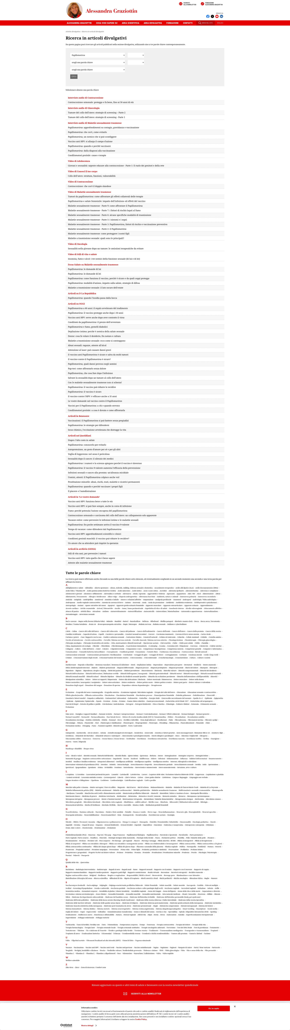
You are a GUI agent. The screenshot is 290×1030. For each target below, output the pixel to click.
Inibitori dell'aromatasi (198, 759)
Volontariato (127, 953)
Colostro (105, 649)
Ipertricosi (70, 767)
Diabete (95, 668)
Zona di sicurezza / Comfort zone (93, 967)
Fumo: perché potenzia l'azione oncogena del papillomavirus (97, 510)
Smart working (188, 909)
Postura (210, 847)
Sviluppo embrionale (86, 918)
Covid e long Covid (211, 655)
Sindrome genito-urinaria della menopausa (186, 903)
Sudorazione (171, 915)
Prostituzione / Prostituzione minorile (166, 852)
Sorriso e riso (161, 912)
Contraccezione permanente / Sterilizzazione (104, 655)
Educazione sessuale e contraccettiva (202, 692)
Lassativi (115, 774)
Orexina (77, 825)
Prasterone (70, 849)
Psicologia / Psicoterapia (208, 852)
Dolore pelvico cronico (163, 682)
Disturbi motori (176, 673)
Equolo (99, 701)
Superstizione (71, 918)
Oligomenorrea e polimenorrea (109, 822)
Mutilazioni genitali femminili (157, 805)
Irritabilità (109, 767)
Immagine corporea (186, 756)
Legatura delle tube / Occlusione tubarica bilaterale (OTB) (171, 774)
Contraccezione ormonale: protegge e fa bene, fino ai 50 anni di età (101, 102)
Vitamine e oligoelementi (105, 953)
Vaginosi (173, 947)
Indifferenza (144, 759)
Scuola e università (101, 888)
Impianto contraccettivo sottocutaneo (97, 759)
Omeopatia (144, 822)
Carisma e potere (72, 637)
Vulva (158, 953)
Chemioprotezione (176, 640)
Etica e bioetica (158, 704)
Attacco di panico (72, 611)
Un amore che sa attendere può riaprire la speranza (93, 543)
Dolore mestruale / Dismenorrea (159, 679)
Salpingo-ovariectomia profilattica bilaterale (126, 885)
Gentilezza (70, 736)
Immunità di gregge (73, 759)
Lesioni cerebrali (73, 777)
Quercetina (85, 862)
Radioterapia (102, 869)
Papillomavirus (152, 835)
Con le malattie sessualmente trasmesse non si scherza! (95, 382)
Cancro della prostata (195, 631)
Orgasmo (99, 825)
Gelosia (103, 733)
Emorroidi (211, 695)
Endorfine (143, 698)
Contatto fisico (152, 652)
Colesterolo (203, 646)
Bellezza (145, 621)
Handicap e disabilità (74, 749)
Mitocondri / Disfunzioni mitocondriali (184, 802)
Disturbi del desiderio (208, 671)
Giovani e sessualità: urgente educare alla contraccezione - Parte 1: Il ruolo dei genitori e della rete (116, 165)
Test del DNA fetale (184, 928)
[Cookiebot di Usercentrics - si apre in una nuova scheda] (66, 1025)
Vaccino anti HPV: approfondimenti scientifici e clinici (94, 534)
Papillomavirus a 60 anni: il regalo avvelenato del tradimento (98, 308)
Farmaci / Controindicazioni (147, 714)
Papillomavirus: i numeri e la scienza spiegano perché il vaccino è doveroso (105, 463)
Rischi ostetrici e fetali (149, 878)
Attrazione (97, 611)
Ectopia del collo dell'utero (165, 692)
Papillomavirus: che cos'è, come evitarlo (87, 132)
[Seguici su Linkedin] (221, 16)
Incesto (126, 759)
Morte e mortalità (124, 805)
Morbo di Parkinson (92, 805)
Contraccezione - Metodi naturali (194, 652)
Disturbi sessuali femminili (211, 673)
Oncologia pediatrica (200, 822)
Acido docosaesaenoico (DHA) (207, 588)
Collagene (69, 649)
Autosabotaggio (71, 614)
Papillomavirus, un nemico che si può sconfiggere (92, 136)
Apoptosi (111, 605)
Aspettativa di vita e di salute (156, 608)
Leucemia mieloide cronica (91, 777)
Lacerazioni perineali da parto (98, 774)
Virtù (161, 950)
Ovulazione (111, 828)
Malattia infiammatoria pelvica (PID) (79, 790)
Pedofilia (181, 838)
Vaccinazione (79, 947)
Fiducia (80, 723)
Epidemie (208, 698)
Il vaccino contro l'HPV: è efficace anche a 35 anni (92, 396)
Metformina (199, 799)
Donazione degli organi (74, 685)
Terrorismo (171, 928)
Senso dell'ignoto (169, 891)
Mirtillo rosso (153, 802)
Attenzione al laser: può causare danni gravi (89, 350)
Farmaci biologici (187, 714)
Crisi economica (136, 658)
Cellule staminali (192, 637)
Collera (78, 649)
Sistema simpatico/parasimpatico (168, 909)
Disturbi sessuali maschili (75, 676)
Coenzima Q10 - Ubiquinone (177, 646)
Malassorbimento (157, 787)
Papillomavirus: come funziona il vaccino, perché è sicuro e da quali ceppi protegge (108, 278)
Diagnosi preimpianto (159, 668)
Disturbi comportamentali (188, 671)
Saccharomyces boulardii (75, 885)
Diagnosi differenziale (125, 668)
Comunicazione (71, 652)
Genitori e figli (217, 733)
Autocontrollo (149, 611)
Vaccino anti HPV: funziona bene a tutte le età (90, 501)
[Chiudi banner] (235, 1006)
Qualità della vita (72, 862)
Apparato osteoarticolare (172, 605)
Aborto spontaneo (101, 588)
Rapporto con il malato (163, 869)
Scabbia (200, 885)
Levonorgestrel (110, 777)
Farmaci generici (202, 714)
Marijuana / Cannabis (75, 793)
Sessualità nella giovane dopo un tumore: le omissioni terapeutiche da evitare (106, 248)
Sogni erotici (91, 912)
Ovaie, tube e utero (73, 828)
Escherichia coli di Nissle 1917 (177, 701)
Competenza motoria (175, 649)
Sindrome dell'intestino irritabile (142, 897)
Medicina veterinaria (107, 796)
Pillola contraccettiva (187, 844)
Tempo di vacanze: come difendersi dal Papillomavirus (94, 529)
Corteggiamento (171, 655)
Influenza (184, 759)
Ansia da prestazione (156, 602)
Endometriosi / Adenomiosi (115, 698)
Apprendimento (206, 605)
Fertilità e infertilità (131, 720)
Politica (182, 847)
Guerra (68, 742)
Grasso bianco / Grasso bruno (113, 739)
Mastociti (154, 793)
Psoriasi (68, 855)
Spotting (213, 912)
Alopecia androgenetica (128, 597)
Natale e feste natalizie (114, 812)
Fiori (97, 723)
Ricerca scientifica (101, 878)
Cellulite (204, 637)
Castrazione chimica (133, 637)
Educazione (181, 692)
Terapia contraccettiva (165, 925)
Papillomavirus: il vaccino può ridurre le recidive (92, 387)
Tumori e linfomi (195, 933)
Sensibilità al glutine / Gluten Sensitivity (114, 891)
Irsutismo (118, 767)
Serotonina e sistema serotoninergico (80, 894)
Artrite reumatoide (87, 608)
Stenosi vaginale (130, 915)
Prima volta (125, 849)
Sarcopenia (191, 885)
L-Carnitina (80, 774)
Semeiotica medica (73, 891)
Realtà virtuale (153, 872)
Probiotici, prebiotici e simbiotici (154, 849)
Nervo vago (152, 812)
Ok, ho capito (213, 1008)
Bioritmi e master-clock (183, 621)
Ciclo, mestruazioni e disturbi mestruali (126, 643)
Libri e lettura (130, 777)
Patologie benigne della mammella (122, 838)
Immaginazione (171, 756)
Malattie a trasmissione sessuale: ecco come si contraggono (96, 340)
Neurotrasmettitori (108, 815)
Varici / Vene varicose (202, 947)
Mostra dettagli (87, 1025)
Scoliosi (68, 888)
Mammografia (217, 790)
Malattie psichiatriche (141, 790)
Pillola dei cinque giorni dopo (104, 847)
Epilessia (70, 701)
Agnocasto (171, 594)
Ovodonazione (99, 828)
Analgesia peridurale (163, 599)
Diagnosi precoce (142, 668)
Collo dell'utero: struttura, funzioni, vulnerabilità (91, 176)
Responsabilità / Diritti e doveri (138, 875)
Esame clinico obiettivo (136, 701)
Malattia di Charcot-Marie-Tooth (186, 787)
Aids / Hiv (191, 594)
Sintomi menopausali (189, 906)
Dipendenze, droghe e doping (94, 671)
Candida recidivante (73, 634)
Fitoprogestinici (141, 723)
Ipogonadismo (81, 767)
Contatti (187, 23)
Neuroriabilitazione (91, 815)
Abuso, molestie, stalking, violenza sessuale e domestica (131, 588)
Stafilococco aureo (85, 915)
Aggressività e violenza (156, 594)
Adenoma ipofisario (176, 591)
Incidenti (134, 759)
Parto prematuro (196, 835)
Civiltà (197, 643)
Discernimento (147, 671)
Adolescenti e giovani (74, 594)
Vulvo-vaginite (168, 953)
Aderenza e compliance (209, 591)
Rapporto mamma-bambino (76, 872)
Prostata (138, 852)
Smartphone (201, 909)
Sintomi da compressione (169, 906)
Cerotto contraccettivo (93, 640)
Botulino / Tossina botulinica (76, 624)
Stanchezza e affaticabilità (104, 915)
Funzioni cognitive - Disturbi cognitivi (112, 726)
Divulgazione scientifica (75, 679)
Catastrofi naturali (150, 637)
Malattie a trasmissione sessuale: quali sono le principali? (96, 238)
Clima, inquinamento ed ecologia (78, 646)
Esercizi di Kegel (72, 704)
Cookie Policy (141, 1019)
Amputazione (148, 599)
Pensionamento (71, 841)
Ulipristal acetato (78, 940)
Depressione (158, 665)
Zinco (77, 967)
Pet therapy (116, 841)
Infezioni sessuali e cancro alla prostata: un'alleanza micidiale (98, 472)
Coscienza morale (195, 655)
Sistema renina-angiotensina (143, 909)
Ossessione (158, 825)
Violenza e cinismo (151, 950)
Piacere (137, 841)
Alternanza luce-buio (147, 597)
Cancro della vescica (213, 631)
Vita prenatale (210, 950)
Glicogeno (203, 736)
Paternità (103, 838)
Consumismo (140, 652)
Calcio (68, 631)
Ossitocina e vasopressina (173, 825)
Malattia (169, 787)
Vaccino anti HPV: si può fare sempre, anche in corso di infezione (100, 506)
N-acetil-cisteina (72, 812)
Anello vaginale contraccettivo (88, 602)
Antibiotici (170, 602)
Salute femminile (151, 885)
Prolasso (120, 852)
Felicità (104, 720)
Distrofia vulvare (170, 671)
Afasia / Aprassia (139, 594)
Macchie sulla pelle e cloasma (77, 787)
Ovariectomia (87, 828)
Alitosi (218, 594)
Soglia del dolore (72, 912)
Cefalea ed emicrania (167, 637)
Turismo (207, 933)
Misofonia (164, 802)
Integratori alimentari (106, 761)
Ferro (120, 720)
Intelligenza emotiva (161, 761)
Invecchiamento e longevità (141, 764)
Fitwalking (163, 723)
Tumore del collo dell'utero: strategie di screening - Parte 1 (96, 117)
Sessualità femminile (116, 894)
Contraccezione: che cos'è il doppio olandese (89, 186)
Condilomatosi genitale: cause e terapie (87, 155)
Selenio (210, 888)
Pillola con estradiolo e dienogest (94, 844)
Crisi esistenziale (150, 658)
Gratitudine (130, 739)
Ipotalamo (92, 767)
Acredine (163, 591)
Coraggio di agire (140, 655)
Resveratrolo (157, 875)
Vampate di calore (185, 947)
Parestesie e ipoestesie (168, 835)
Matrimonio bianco (73, 796)
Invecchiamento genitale (163, 764)
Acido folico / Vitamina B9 (75, 591)
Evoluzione (70, 707)
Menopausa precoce (92, 799)
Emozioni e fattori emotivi (75, 698)
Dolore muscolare (180, 679)
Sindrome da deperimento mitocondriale (87, 897)
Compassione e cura (133, 649)
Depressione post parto (173, 665)
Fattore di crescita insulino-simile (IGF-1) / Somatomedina (144, 717)
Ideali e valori (76, 756)
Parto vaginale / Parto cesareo (77, 838)
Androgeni (187, 599)
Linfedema (166, 777)
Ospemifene (147, 825)
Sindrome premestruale (142, 906)
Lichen (140, 777)
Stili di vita (142, 915)
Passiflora (94, 838)
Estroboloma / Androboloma (113, 704)
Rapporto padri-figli (118, 872)
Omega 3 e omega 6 (130, 822)
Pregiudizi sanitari (83, 849)
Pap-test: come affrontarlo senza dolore (87, 368)
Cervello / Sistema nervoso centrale (117, 640)
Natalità (128, 812)
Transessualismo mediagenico (171, 930)
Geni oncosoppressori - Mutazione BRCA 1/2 (193, 733)
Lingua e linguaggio (180, 777)
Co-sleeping (153, 646)
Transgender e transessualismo (197, 930)
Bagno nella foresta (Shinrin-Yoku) (92, 621)
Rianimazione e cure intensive (188, 875)
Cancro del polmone (127, 631)
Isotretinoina (128, 767)
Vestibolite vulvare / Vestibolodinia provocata (124, 950)
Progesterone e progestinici (76, 852)
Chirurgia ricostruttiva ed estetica (96, 643)
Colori (98, 649)
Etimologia (170, 704)
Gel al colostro (93, 733)
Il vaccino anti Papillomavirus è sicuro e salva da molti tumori (98, 354)
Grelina (206, 739)
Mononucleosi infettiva (74, 805)
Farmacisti (85, 717)
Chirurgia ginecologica (206, 640)
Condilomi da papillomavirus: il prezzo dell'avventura (94, 322)
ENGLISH (220, 23)
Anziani (80, 605)
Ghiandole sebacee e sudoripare (108, 736)
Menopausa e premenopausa (198, 796)
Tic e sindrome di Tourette (96, 930)
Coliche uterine (216, 646)
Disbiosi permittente (132, 671)
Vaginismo (164, 947)
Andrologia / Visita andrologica (204, 599)
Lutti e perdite (150, 780)
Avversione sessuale (87, 614)
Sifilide (209, 894)
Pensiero (211, 838)
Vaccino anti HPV (92, 947)
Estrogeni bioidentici (143, 704)
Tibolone (80, 930)
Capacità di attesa (90, 634)
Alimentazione (208, 594)
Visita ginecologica (172, 950)
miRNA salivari (141, 802)
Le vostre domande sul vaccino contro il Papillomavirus (95, 401)
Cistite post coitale (186, 643)
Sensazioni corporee (89, 891)
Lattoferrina (135, 774)
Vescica (102, 950)
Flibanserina (174, 723)
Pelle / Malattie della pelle (196, 838)
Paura (157, 838)
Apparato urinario (191, 605)
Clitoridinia (105, 646)
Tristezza (116, 933)
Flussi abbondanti (187, 723)
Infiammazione (172, 759)
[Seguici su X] (212, 16)
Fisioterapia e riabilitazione (111, 723)
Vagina (155, 947)
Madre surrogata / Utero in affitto (103, 787)
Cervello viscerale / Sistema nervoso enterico (150, 640)
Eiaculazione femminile (125, 695)
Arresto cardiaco (72, 608)
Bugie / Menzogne (130, 624)
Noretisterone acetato (157, 815)
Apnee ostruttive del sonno (95, 605)
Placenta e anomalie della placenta (150, 847)
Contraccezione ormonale (75, 655)
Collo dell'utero (88, 649)
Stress (162, 915)
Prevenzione (114, 849)
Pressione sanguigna (99, 849)
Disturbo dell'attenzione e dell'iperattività (193, 676)
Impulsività (117, 759)
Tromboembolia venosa (131, 933)
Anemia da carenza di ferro (112, 602)
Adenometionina (192, 591)
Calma (74, 631)
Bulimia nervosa (145, 624)
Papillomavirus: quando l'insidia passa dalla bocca (92, 298)
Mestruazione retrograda (132, 799)
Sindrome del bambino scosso (116, 897)
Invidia (198, 764)
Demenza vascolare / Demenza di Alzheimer (112, 665)
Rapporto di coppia (201, 869)
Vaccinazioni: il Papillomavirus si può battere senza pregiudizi (98, 420)
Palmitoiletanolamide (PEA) (76, 835)
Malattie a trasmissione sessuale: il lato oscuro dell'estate (95, 287)
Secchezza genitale (118, 888)
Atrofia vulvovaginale (194, 608)
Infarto (153, 759)
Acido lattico (137, 591)
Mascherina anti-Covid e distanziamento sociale (103, 793)
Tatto (104, 925)
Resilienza (102, 875)
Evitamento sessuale (208, 704)
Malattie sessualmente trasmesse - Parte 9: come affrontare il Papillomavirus (105, 205)
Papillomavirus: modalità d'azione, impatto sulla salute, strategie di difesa (104, 283)
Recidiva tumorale (196, 872)
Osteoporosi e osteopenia (194, 825)
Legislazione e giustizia (215, 774)
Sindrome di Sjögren (130, 903)
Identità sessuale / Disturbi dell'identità (98, 756)
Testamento (214, 928)
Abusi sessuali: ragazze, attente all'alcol (87, 345)
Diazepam (204, 668)
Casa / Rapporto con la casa (91, 637)
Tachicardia (70, 925)
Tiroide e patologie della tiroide (120, 930)
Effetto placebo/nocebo (74, 695)
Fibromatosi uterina (195, 720)
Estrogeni (129, 704)
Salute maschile (166, 885)
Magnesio (121, 787)
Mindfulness (128, 802)
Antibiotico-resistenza (184, 602)
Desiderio (197, 665)
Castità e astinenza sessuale (113, 637)
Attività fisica (86, 611)
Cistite (175, 643)
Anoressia (136, 602)
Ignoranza (144, 756)
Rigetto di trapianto (131, 878)
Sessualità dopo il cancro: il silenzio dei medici (91, 458)
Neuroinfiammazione (166, 812)
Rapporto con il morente (183, 869)
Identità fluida (120, 756)
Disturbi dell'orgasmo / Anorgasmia (134, 673)
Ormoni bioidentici (112, 825)
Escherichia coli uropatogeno (201, 701)
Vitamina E (90, 953)
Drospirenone (156, 685)
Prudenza (185, 852)
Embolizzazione (199, 695)
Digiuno (78, 671)
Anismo (128, 602)
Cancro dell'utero (178, 631)
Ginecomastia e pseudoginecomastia (136, 736)
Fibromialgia (70, 723)
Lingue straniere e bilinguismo (77, 780)
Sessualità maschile (133, 894)
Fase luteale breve (114, 717)
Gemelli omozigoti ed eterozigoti (120, 733)
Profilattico (185, 849)
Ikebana (153, 756)
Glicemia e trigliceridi (189, 736)
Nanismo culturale (87, 812)
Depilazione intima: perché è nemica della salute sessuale (96, 331)
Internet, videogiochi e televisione (184, 761)
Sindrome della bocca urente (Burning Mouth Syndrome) (113, 900)
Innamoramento (215, 759)
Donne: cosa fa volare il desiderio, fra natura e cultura (94, 336)
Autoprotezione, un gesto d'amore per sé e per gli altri (94, 449)
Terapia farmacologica (74, 928)
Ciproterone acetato (150, 643)
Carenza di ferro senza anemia (187, 634)
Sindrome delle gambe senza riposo (106, 903)
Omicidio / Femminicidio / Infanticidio (164, 822)
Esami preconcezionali (155, 701)
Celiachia (180, 637)
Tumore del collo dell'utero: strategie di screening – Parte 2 (96, 112)
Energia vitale (154, 698)
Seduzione (202, 888)
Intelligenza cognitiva (143, 761)
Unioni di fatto (128, 940)
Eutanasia (195, 704)
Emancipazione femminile (164, 695)
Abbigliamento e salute (74, 588)
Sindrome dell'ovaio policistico (77, 900)
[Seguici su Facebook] (208, 16)
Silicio (68, 897)
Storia (156, 915)
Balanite (110, 621)
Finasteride (89, 723)
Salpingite (103, 885)
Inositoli (69, 761)
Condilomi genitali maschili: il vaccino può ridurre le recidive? (98, 538)
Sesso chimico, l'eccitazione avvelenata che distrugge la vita (97, 429)
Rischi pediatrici (166, 878)
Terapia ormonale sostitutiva (129, 928)
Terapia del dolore (183, 925)
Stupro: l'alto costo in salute (81, 440)
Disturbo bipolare (107, 676)
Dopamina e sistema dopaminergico (135, 685)
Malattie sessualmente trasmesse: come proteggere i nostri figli (98, 233)
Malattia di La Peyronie (209, 787)
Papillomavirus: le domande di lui (84, 269)
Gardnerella (81, 733)
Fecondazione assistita (196, 717)
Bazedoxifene (135, 621)
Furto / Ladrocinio (135, 726)
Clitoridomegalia (118, 646)
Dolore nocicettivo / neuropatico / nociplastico (83, 682)
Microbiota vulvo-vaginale (112, 802)
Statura (119, 915)
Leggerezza (199, 774)
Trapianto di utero (73, 933)
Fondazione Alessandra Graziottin (214, 4)
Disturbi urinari (93, 676)
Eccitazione (70, 692)
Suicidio (181, 915)
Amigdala (77, 599)
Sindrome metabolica (213, 903)
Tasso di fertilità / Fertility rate (88, 925)
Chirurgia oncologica (74, 643)
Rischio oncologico (181, 878)
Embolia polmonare (183, 695)
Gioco (177, 736)
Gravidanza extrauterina (157, 739)
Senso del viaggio (154, 891)
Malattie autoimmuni (103, 790)
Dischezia (158, 671)
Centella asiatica (215, 637)
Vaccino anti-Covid (107, 947)
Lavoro (144, 774)
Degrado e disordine (86, 665)
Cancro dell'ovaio (163, 631)
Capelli (101, 634)
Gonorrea (96, 739)
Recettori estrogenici (179, 872)
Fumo (94, 726)
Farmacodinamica (98, 717)
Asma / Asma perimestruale (132, 608)
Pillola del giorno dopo (126, 847)
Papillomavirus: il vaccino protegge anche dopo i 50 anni (95, 313)
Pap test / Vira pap (104, 835)
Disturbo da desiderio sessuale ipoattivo (131, 676)
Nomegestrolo (128, 815)
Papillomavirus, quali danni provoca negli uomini (92, 364)
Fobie (208, 723)
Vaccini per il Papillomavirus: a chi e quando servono (94, 405)
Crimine (69, 658)
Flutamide (200, 723)
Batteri (125, 621)
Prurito (194, 852)
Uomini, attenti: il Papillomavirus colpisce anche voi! (94, 477)
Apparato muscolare (153, 605)
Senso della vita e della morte (189, 891)
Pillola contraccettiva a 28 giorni (209, 844)
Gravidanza (141, 739)
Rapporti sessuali (145, 869)
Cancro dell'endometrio (146, 631)
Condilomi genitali (127, 652)
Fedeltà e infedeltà (93, 720)
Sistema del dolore (206, 906)
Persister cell (92, 841)
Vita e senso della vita (195, 950)
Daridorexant (71, 665)
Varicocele (216, 947)
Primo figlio (135, 849)
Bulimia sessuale (159, 624)
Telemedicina (113, 925)
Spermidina (172, 912)
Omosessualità (185, 822)
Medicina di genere (89, 796)
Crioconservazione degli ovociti (86, 658)
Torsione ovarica (140, 930)
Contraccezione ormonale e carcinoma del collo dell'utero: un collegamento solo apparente (112, 515)
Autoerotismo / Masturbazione (167, 611)
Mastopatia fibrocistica (199, 793)
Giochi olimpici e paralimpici (162, 736)
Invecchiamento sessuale (184, 764)
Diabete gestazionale (107, 668)
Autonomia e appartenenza (191, 611)
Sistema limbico (89, 909)
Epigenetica (218, 698)
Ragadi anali (126, 869)
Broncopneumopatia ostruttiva (109, 624)
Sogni (82, 912)
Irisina (100, 767)
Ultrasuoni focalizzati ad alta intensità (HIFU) (104, 940)
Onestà (213, 822)
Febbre (170, 717)
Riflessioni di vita (116, 878)
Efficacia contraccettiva (94, 695)
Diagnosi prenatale (176, 668)
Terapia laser (90, 928)
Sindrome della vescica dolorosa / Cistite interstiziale (156, 900)
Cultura (193, 658)
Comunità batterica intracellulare (92, 652)
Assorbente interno (176, 608)
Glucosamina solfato (73, 739)
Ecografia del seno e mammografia (89, 692)
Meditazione (121, 796)
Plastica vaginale (171, 847)
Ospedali (137, 825)
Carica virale (206, 634)
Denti (133, 665)
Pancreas (91, 835)
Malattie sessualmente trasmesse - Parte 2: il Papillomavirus (97, 229)
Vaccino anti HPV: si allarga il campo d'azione (90, 141)
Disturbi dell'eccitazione (75, 673)
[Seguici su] (217, 16)
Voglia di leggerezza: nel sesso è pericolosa (89, 454)
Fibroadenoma (180, 720)
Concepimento (112, 652)
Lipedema (95, 780)
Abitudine (89, 588)
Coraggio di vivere (156, 655)
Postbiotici (202, 847)
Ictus (67, 756)
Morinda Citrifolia (109, 805)
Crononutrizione (181, 658)
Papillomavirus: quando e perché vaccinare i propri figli (95, 486)
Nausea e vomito (139, 812)
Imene (160, 756)
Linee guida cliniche (152, 777)
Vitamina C (70, 953)
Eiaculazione (110, 695)
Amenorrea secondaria (207, 597)
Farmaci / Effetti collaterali (169, 714)
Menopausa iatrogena (74, 799)
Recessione (165, 872)
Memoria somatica (170, 796)
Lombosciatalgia (117, 780)
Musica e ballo (138, 805)
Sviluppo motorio (102, 918)
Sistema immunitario (74, 909)
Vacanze (69, 947)
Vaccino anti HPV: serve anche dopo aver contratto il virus (96, 317)
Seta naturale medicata (171, 894)
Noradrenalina (141, 815)
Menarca (182, 796)
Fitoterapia (153, 723)
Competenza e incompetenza (154, 649)
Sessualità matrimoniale (151, 894)
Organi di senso (88, 825)
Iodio (205, 764)
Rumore (214, 878)
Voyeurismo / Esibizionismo (144, 953)
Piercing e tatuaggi (149, 841)
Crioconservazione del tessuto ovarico (113, 658)
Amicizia (69, 599)
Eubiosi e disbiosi (182, 704)
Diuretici (214, 676)
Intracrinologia (123, 764)
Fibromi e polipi (211, 720)
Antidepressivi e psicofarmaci (205, 602)
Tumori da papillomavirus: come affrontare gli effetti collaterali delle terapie (105, 196)
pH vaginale (127, 841)
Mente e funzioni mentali (111, 799)
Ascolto (117, 608)
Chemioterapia (190, 640)
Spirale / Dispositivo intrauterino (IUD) (193, 912)
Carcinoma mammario (165, 634)
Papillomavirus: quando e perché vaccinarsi (89, 146)
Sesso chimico (101, 894)
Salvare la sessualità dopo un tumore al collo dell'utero (94, 377)
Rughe (206, 878)
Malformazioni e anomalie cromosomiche (194, 790)
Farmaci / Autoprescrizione (124, 714)
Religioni (93, 875)
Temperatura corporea (129, 925)
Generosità (149, 733)
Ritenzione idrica (196, 878)
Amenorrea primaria (188, 597)
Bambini (118, 621)
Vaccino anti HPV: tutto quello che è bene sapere (91, 558)
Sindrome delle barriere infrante (78, 903)
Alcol (199, 594)
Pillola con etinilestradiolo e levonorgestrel (161, 844)
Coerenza (194, 646)
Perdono (82, 841)
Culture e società (203, 658)
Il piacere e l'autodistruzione (82, 491)
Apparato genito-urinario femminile (130, 605)
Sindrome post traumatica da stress (117, 906)
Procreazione (174, 849)
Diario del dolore (191, 668)
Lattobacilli (124, 774)
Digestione (70, 671)
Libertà (120, 777)
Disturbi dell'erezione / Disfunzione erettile (102, 673)
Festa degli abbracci (148, 720)
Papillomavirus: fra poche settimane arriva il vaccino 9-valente (98, 524)
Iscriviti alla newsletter (190, 4)
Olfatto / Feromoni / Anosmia (84, 822)
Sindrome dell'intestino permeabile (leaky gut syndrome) (179, 897)
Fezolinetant (162, 720)
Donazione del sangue (93, 685)
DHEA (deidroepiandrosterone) (78, 668)
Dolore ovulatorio (128, 682)
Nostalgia (170, 815)
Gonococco (87, 739)
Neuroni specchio (209, 812)
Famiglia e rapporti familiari (86, 714)
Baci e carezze (71, 621)
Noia (119, 815)
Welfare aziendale (73, 960)
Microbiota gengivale (74, 802)
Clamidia (205, 643)
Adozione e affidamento (93, 594)
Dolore (88, 679)
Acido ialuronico (124, 591)
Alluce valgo (112, 597)
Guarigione (215, 739)
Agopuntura (181, 594)
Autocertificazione (135, 611)
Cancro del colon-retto (109, 631)
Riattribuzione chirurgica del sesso (79, 878)
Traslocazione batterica (91, 933)
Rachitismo (70, 869)
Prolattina (129, 852)
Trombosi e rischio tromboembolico (155, 933)
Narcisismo (100, 812)
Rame (135, 869)
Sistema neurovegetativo (121, 909)
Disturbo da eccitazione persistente (161, 676)
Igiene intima (133, 756)
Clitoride (96, 646)
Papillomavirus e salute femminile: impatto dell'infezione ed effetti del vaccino (106, 201)
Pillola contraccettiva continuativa (79, 847)
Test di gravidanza (201, 928)
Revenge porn (169, 875)
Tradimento (153, 930)
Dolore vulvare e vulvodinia (199, 682)
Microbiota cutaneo (213, 799)
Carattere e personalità (114, 634)
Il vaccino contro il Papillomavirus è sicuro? (89, 359)
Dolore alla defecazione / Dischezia (132, 679)
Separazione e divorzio (211, 891)
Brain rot (92, 624)
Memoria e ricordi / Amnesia (150, 796)
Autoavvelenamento (118, 611)
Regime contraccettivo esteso (77, 875)
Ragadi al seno (114, 869)
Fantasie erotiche (105, 714)
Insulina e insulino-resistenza (85, 761)
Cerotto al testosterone (74, 640)
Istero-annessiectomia (167, 767)
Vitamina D (80, 953)
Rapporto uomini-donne (137, 872)
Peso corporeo (104, 841)
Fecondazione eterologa (75, 720)
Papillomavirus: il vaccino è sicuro (84, 391)
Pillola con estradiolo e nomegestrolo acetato (126, 844)
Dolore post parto (180, 682)
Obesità (68, 822)
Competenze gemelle (193, 649)
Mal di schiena (143, 787)
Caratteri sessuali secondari (135, 634)
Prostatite (146, 852)
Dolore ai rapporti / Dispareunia (105, 679)
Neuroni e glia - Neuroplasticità (189, 812)
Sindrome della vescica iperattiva (191, 900)
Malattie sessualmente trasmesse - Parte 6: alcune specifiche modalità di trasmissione (109, 215)
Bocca (196, 621)
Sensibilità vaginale (138, 891)
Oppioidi (69, 825)
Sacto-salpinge (92, 885)
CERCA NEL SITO (207, 23)
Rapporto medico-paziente (99, 872)
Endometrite (133, 698)
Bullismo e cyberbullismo (177, 624)
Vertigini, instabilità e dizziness (86, 950)
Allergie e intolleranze (97, 597)
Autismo (106, 611)
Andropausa (70, 602)
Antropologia (71, 605)
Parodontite (183, 835)
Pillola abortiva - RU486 (167, 841)
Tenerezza (151, 925)
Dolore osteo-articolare (111, 682)
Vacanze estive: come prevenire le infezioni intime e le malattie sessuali (103, 520)
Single (155, 906)
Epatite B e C (198, 698)
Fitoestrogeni (128, 723)
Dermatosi (188, 665)
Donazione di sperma (112, 685)
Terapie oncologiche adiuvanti (153, 928)
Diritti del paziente (115, 671)
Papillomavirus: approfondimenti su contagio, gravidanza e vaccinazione (103, 127)
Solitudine (102, 912)
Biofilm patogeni (167, 621)
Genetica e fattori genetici (165, 733)
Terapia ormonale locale (106, 928)
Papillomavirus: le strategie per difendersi (88, 425)
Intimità (113, 764)
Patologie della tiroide (145, 838)
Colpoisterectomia (117, 649)
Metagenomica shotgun (184, 799)
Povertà (218, 847)
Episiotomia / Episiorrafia (84, 701)
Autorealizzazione (211, 611)
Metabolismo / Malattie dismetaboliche (158, 799)
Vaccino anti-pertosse (124, 947)
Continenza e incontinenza (170, 652)
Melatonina (132, 796)
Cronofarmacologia (166, 658)
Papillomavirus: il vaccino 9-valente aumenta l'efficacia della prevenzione (104, 468)
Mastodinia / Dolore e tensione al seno (174, 793)
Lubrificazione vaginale (134, 780)
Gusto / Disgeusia (79, 742)
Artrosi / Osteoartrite (105, 608)
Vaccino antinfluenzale (142, 947)
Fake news (70, 714)
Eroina (114, 701)
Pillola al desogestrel (185, 841)
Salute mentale (179, 885)
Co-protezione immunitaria (136, 646)
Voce (119, 953)
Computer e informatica (212, 649)
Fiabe (171, 720)
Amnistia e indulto (112, 599)
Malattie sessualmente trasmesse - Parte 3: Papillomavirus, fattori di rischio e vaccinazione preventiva (117, 224)
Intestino (104, 764)
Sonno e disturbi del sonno (144, 912)
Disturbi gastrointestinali (158, 673)
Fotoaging (86, 726)
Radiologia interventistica (85, 869)
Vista (183, 950)
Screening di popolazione (83, 888)
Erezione (106, 701)
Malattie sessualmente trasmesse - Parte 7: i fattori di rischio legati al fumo (104, 210)
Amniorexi (99, 599)
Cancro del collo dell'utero (89, 631)
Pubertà (76, 855)
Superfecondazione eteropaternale (199, 915)
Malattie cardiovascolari (122, 790)
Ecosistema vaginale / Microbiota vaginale (137, 692)
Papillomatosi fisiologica (136, 835)
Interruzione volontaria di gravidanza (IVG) (82, 764)
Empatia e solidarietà (95, 698)
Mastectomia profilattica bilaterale (136, 793)
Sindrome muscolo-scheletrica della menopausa (84, 906)
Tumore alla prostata (179, 933)
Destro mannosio (209, 665)
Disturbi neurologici (191, 673)
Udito (68, 940)
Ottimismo (210, 825)
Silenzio (217, 894)
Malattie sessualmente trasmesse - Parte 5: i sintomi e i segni (97, 219)
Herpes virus (89, 749)
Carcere (151, 634)
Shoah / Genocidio (189, 894)
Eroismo (122, 701)
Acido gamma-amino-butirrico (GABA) (101, 591)
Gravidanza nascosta (177, 739)
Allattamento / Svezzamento (76, 597)
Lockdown (105, 780)
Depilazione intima (144, 665)
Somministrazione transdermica (120, 912)
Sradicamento (71, 915)
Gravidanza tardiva (194, 739)
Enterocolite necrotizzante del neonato (176, 698)
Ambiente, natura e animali (167, 597)
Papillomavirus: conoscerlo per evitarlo (87, 444)
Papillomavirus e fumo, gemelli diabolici (88, 326)
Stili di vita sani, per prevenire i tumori (87, 553)
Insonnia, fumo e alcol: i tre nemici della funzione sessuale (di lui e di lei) (104, 258)
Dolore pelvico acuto (145, 682)
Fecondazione (180, 717)
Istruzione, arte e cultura (186, 767)
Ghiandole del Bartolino (85, 736)
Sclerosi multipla (211, 885)
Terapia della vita (199, 925)
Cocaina (162, 646)
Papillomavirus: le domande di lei (84, 273)
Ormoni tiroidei (127, 825)
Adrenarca (127, 594)
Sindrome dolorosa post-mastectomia (154, 903)
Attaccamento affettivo (212, 608)
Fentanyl (112, 720)
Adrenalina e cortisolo (112, 594)
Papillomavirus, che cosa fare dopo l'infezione (90, 373)
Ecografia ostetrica (112, 692)
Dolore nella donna (196, 679)
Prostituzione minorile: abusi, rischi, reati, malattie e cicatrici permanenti (104, 482)
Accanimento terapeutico (164, 588)
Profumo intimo (197, 849)
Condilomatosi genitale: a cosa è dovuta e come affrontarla (96, 410)
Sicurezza (201, 894)
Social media (212, 909)
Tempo (142, 925)
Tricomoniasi (106, 933)
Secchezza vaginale (172, 888)
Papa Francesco (119, 835)
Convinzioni (127, 655)
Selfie (217, 888)
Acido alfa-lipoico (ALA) (185, 588)
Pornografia (191, 847)
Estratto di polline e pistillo (90, 704)
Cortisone (183, 655)
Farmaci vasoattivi (73, 717)
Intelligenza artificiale (124, 761)
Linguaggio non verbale (199, 777)
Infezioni (161, 759)
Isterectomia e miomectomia (146, 767)
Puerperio (85, 855)
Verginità (69, 950)
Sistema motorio (103, 909)
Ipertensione (213, 764)
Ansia (144, 602)
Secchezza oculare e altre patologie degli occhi (145, 888)
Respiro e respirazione (116, 875)
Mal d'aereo (131, 787)
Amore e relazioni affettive (131, 599)
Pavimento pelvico (169, 838)
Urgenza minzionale (143, 940)
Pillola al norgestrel (73, 844)
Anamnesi (177, 599)
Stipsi (150, 915)
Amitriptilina (88, 599)
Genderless (138, 733)
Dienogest (213, 668)
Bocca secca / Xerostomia (210, 621)
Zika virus (69, 967)
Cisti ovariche (165, 643)
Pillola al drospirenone (203, 841)
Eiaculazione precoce (144, 695)
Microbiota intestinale (92, 802)
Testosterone (71, 930)
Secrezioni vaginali (188, 888)
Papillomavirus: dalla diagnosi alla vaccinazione (91, 150)
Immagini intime (202, 756)
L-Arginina (70, 774)
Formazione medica (73, 726)
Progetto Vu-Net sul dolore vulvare (102, 852)
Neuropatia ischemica (74, 815)
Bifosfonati (155, 621)
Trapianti (214, 930)
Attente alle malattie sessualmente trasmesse (90, 562)
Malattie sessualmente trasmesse (164, 790)
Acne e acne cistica (151, 591)
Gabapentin (70, 733)
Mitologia (204, 802)
